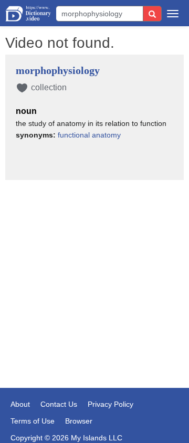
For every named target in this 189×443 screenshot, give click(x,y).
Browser (78, 421)
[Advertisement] (94, 240)
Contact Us (58, 404)
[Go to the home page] (28, 14)
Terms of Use (32, 421)
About (20, 404)
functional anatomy (89, 135)
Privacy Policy (110, 404)
